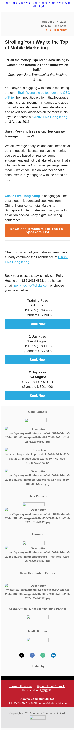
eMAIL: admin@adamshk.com (48, 703)
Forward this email (20, 686)
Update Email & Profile (51, 686)
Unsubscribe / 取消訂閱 (36, 690)
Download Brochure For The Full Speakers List (37, 230)
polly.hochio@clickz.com (31, 285)
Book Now (37, 324)
